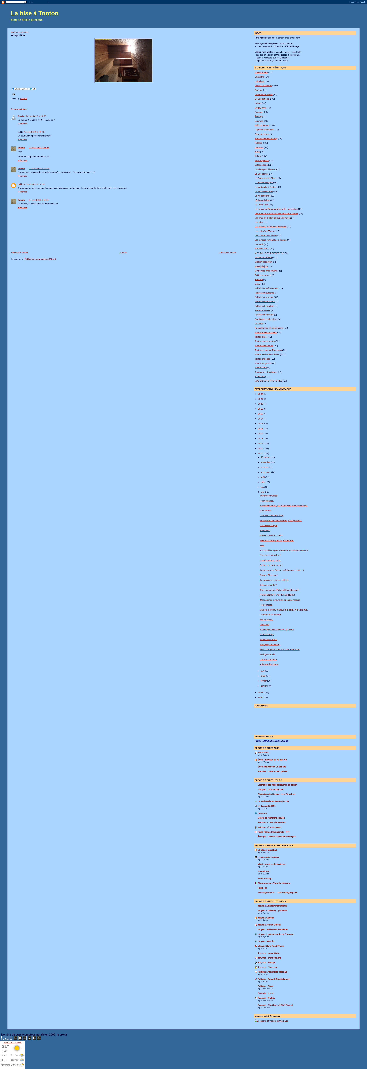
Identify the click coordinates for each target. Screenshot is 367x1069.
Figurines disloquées (264, 129)
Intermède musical (269, 495)
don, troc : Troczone (267, 967)
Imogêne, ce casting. (270, 644)
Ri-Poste (259, 323)
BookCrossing (264, 878)
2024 (261, 394)
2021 (261, 399)
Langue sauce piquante (268, 857)
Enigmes (259, 121)
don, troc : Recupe (266, 962)
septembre (266, 472)
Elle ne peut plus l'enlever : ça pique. (277, 629)
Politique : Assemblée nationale (272, 972)
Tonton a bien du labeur (266, 332)
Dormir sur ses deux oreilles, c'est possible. (281, 520)
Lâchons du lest (262, 200)
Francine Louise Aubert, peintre (272, 771)
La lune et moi (261, 174)
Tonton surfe (261, 367)
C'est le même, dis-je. (270, 560)
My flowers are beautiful (266, 271)
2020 (261, 404)
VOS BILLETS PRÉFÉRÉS (268, 381)
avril (263, 671)
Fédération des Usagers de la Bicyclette (276, 794)
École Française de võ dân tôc (272, 759)
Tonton (21, 147)
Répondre (22, 123)
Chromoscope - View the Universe (274, 883)
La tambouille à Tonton (265, 187)
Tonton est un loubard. (270, 614)
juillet (263, 482)
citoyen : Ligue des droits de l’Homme (275, 934)
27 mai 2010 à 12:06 (34, 184)
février (264, 681)
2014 (261, 433)
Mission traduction (263, 262)
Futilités (23, 99)
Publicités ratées (262, 310)
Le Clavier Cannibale (267, 850)
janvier (264, 686)
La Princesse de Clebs (265, 178)
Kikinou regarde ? (268, 585)
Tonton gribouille (262, 359)
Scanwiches (263, 871)
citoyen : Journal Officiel (269, 924)
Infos (257, 151)
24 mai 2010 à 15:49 (34, 132)
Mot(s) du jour (261, 266)
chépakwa (259, 81)
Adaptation (18, 35)
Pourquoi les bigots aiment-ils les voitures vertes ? (284, 550)
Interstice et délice (268, 639)
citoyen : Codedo (266, 917)
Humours (259, 147)
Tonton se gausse (263, 363)
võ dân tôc (260, 376)
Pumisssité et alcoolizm (266, 319)
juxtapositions (261, 165)
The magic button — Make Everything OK (277, 892)
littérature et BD (262, 248)
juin (262, 487)
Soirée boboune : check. (271, 535)
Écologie (259, 116)
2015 (261, 428)
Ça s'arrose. (266, 510)
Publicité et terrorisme (265, 301)
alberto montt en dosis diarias (271, 864)
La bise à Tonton (35, 13)
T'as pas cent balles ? (270, 555)
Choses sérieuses (263, 85)
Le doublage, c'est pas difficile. (274, 580)
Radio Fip (262, 888)
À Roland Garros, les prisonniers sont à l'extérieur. (284, 505)
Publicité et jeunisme (264, 292)
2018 (261, 413)
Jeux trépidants (262, 160)
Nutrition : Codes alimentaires (272, 822)
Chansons (259, 77)
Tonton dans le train (264, 345)
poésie (258, 284)
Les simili (259, 244)
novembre (266, 462)
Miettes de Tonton (263, 257)
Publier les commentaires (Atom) (40, 259)
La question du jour (264, 182)
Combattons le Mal (264, 94)
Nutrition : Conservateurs (269, 827)
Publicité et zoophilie (264, 306)
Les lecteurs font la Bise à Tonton (271, 240)
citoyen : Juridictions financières (273, 929)
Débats (258, 103)
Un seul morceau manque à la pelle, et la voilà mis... (284, 610)
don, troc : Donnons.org (269, 958)
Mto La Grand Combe (12, 1042)
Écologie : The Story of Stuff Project (275, 1005)
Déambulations (262, 99)
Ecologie (259, 112)
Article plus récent (19, 252)
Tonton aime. (261, 337)
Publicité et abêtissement (266, 288)
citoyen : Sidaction (266, 941)
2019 (261, 409)
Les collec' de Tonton (265, 231)
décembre (266, 457)
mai (263, 492)
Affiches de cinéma (269, 664)
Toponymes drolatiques (266, 372)
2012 (261, 443)
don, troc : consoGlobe (269, 953)
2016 (261, 423)
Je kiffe (258, 156)
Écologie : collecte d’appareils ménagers (277, 836)
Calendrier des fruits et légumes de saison (277, 785)
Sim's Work (263, 752)
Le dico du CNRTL (267, 806)
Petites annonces (263, 275)
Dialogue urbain (267, 654)
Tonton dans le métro (265, 341)
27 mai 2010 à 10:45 (39, 168)
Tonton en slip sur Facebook (268, 350)
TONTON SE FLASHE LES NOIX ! (277, 595)
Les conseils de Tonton (266, 235)
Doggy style (260, 107)
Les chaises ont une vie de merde (270, 226)
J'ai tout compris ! (268, 659)
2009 (261, 692)
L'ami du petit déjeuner (265, 169)
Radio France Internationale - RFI (274, 832)
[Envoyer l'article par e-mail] (13, 94)
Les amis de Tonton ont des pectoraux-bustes (276, 213)
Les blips (259, 222)
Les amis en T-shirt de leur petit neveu (273, 218)
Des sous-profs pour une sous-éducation (279, 649)
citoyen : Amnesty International (272, 906)
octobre (265, 467)
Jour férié (264, 624)
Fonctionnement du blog (266, 138)
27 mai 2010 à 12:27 (39, 200)
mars (263, 676)
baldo (20, 184)
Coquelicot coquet (268, 525)
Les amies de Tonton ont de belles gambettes (276, 209)
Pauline (21, 116)
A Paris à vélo (261, 72)
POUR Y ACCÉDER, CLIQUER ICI (271, 741)
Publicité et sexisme (264, 297)
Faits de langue (262, 125)
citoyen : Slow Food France (271, 946)
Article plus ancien (227, 252)
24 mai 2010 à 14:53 (36, 116)
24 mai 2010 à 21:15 (39, 147)
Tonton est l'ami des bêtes (267, 354)
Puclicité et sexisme (264, 314)
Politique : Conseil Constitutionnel (273, 979)
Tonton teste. (266, 605)
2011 (260, 448)
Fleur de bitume (262, 134)
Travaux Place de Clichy (271, 515)
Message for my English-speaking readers (280, 600)
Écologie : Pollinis (266, 998)
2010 (261, 453)
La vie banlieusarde (264, 191)
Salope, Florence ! (269, 575)
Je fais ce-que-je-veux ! (271, 565)
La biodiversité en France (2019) (273, 801)
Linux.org (262, 813)
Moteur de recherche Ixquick (271, 818)
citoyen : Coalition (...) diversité (272, 910)
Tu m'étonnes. (267, 501)
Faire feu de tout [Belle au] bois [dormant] (279, 590)
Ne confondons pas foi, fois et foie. (277, 540)
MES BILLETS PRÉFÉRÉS (268, 253)
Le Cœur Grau (261, 204)
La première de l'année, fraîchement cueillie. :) (282, 570)
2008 (261, 697)
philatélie (259, 279)
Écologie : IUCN (265, 993)
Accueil (123, 252)
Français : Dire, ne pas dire (270, 789)
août (263, 477)
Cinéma (258, 90)
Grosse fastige (267, 634)
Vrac (262, 545)
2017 (261, 418)
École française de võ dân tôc (272, 766)
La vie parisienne (263, 196)
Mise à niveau (266, 619)
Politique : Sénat (265, 986)
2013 (261, 438)
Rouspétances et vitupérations (269, 328)
